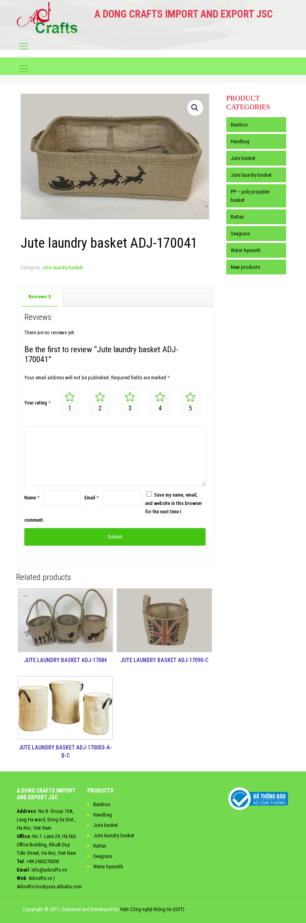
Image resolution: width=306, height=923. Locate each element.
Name (31, 498)
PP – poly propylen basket (250, 196)
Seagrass (240, 234)
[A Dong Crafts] (47, 17)
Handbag (240, 141)
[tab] (39, 297)
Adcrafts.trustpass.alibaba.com (49, 886)
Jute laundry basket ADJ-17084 (65, 660)
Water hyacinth (246, 250)
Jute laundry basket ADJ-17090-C (164, 660)
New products (245, 267)
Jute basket (243, 158)
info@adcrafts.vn (49, 870)
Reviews (39, 297)
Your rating (37, 403)
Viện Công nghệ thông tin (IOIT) (152, 909)
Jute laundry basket (62, 267)
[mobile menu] (23, 46)
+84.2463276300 (42, 861)
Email (91, 498)
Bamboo (239, 125)
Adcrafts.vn (40, 878)
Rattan (237, 217)
